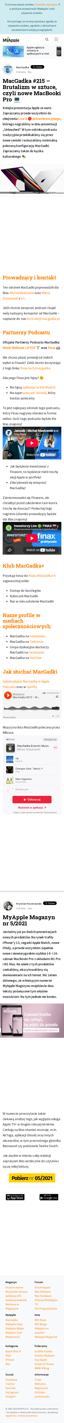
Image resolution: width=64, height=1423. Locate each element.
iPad (8, 1355)
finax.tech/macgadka (35, 368)
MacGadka (12, 1320)
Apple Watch (13, 1351)
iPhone (10, 1359)
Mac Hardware (43, 1296)
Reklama (40, 1384)
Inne (30, 908)
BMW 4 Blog (42, 1368)
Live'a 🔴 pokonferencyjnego (39, 118)
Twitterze (36, 641)
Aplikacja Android (16, 1300)
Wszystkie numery (17, 1291)
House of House (44, 1364)
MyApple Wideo (15, 1328)
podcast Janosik (34, 393)
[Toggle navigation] (56, 39)
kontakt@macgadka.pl (43, 319)
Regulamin (41, 1388)
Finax (51, 348)
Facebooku (37, 636)
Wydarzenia (13, 1337)
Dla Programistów (46, 1308)
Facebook (11, 1379)
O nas (38, 1379)
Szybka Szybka (43, 1351)
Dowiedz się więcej (46, 4)
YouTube (36, 658)
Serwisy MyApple (45, 1355)
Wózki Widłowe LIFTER (19, 348)
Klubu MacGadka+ (41, 575)
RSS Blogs (41, 1324)
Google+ (11, 1396)
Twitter (10, 1384)
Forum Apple (42, 1287)
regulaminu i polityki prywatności (22, 1415)
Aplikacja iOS (13, 1296)
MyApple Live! (14, 1332)
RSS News (40, 1320)
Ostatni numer (14, 1287)
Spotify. (31, 687)
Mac (30, 72)
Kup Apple (41, 1359)
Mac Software (43, 1291)
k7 (23, 298)
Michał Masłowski (22, 293)
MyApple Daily (14, 1324)
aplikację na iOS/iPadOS (39, 387)
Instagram (12, 1392)
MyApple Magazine (46, 1337)
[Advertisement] (32, 233)
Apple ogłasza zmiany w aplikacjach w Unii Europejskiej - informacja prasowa (38, 55)
